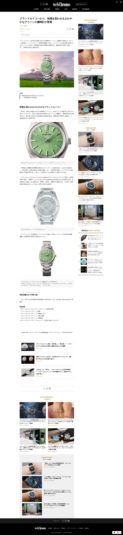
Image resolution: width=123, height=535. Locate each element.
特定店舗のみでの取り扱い (30, 97)
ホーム (21, 25)
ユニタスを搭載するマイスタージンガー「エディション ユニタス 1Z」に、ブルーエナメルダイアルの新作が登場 (61, 448)
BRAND (74, 9)
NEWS (57, 9)
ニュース (27, 29)
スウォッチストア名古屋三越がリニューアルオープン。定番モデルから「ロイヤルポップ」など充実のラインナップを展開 (32, 448)
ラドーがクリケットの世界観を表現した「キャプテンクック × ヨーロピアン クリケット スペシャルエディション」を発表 (32, 421)
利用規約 (63, 528)
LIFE (65, 9)
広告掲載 (81, 528)
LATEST (36, 9)
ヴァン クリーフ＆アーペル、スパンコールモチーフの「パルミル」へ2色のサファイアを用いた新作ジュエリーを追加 (61, 421)
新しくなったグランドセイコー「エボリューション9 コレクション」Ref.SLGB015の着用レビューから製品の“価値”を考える (57, 492)
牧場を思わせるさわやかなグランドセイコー (33, 95)
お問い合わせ (57, 528)
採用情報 (86, 528)
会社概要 (50, 528)
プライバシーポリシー (72, 528)
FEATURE (47, 9)
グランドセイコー (25, 35)
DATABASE (85, 9)
